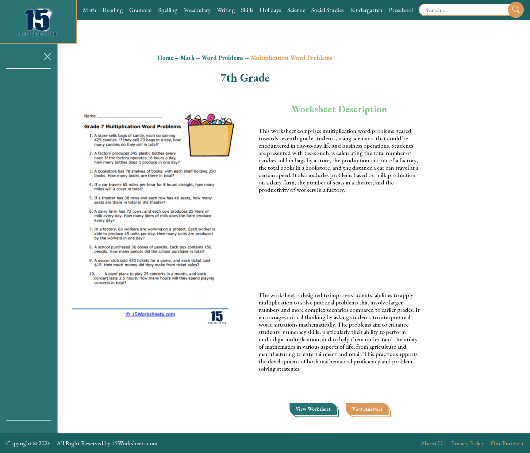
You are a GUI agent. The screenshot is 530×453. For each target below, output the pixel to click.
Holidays (270, 10)
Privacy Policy (468, 443)
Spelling (168, 10)
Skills (247, 10)
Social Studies (327, 10)
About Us (433, 443)
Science (296, 10)
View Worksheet (313, 409)
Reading (112, 10)
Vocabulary (197, 10)
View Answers (367, 409)
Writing (226, 10)
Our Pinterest (507, 443)
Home (165, 58)
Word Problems (223, 58)
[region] (28, 245)
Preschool (401, 10)
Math (89, 10)
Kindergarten (366, 10)
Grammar (140, 10)
